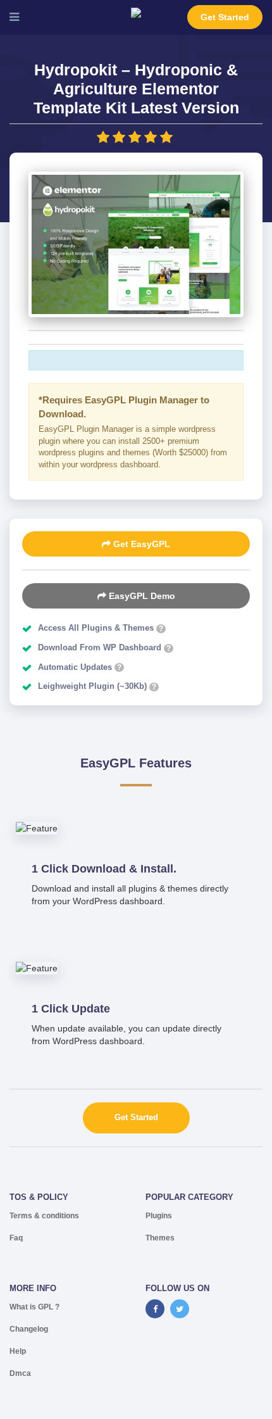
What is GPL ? (34, 1306)
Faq (16, 1237)
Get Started (225, 17)
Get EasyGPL (140, 544)
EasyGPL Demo (140, 596)
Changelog (28, 1329)
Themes (160, 1237)
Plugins (158, 1215)
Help (17, 1351)
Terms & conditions (44, 1215)
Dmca (20, 1373)
